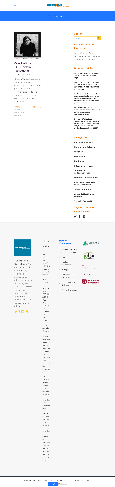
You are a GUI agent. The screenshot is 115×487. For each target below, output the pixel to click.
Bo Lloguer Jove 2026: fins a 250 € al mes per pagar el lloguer (86, 75)
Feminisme (18, 115)
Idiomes (64, 257)
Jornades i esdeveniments (82, 171)
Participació (66, 270)
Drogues (78, 152)
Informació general (84, 166)
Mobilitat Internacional (86, 177)
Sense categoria (82, 189)
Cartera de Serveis (83, 142)
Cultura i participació (84, 147)
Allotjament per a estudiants (68, 276)
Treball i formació (83, 201)
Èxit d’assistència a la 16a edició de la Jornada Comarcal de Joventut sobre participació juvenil (87, 111)
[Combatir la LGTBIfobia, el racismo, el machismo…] (27, 45)
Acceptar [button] (53, 484)
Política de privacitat (69, 290)
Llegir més (62, 484)
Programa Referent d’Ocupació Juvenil (69, 250)
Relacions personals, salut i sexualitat (84, 183)
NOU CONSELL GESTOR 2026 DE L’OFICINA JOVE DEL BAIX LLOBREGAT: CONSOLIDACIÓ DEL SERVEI (86, 85)
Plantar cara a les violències (68, 283)
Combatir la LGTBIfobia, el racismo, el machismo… (24, 69)
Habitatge (79, 161)
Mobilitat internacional (66, 263)
